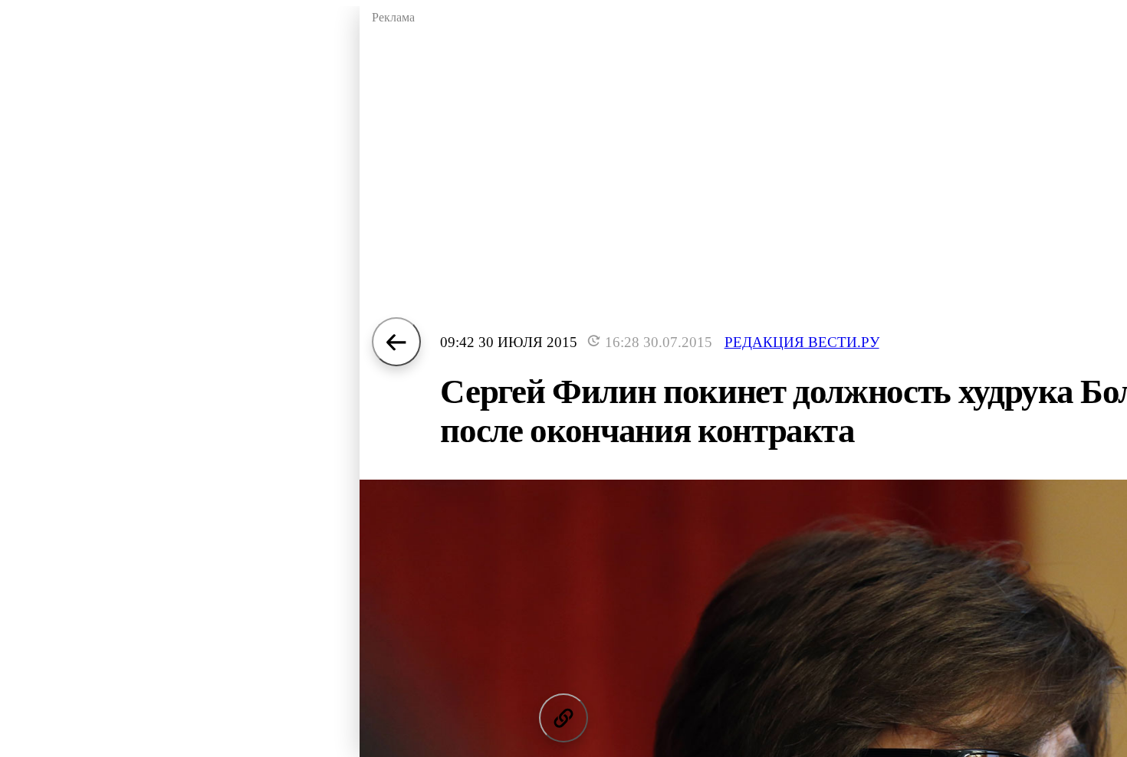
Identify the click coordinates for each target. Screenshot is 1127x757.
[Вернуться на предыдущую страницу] (396, 341)
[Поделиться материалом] (563, 717)
